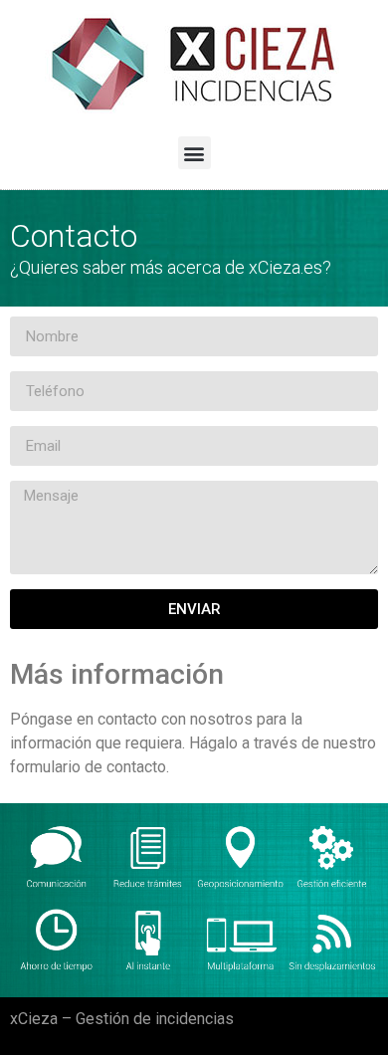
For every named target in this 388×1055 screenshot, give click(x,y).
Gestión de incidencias (155, 1018)
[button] (194, 152)
